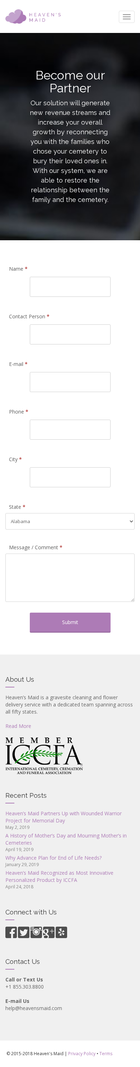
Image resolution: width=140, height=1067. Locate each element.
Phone (18, 411)
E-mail (18, 364)
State (17, 506)
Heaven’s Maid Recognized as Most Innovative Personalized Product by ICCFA (59, 876)
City (15, 459)
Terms (105, 1054)
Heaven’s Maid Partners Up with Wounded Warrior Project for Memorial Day (63, 817)
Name (18, 268)
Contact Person (29, 316)
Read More (18, 726)
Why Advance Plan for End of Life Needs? (53, 857)
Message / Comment (35, 547)
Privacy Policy (81, 1054)
